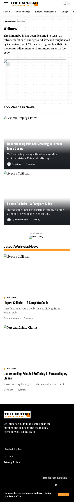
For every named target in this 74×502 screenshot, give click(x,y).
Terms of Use (15, 496)
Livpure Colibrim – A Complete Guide (29, 203)
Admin (18, 164)
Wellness (11, 298)
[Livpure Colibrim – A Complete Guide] (37, 274)
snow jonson (21, 219)
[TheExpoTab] (24, 4)
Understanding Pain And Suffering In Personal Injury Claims (35, 146)
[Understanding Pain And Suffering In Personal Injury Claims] (37, 345)
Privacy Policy (44, 493)
